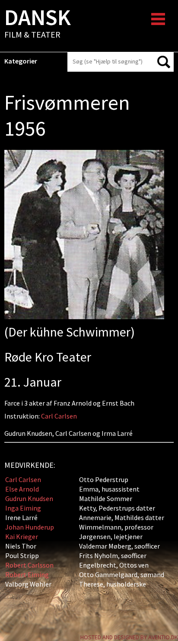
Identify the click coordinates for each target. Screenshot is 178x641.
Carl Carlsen (59, 416)
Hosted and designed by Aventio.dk (129, 637)
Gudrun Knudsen (29, 498)
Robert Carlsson (29, 565)
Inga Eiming (23, 508)
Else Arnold (22, 489)
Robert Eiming (27, 574)
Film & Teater (37, 24)
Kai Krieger (21, 536)
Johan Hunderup (29, 527)
